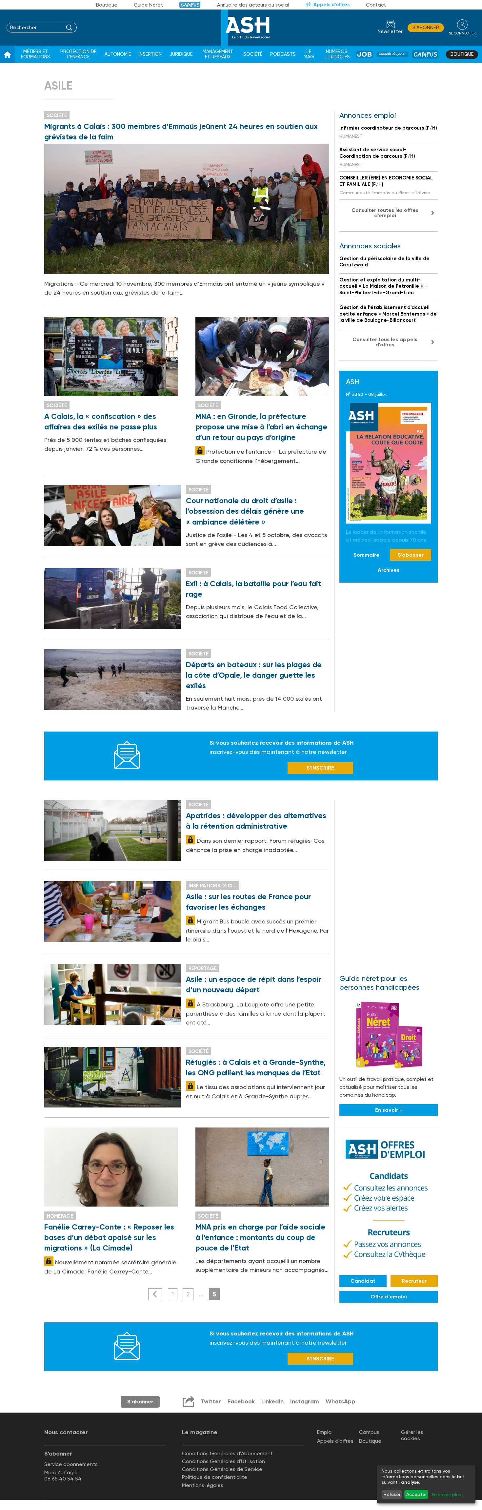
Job (364, 54)
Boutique (106, 5)
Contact (376, 5)
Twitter (211, 1401)
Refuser (392, 1494)
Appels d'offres (331, 5)
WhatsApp (340, 1401)
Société (252, 54)
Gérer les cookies (412, 1435)
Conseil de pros (392, 54)
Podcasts (283, 54)
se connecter (462, 33)
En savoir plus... (448, 1494)
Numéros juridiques (337, 54)
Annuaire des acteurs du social (253, 5)
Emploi (324, 1432)
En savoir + (388, 1110)
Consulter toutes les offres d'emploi (384, 212)
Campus (190, 4)
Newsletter (390, 31)
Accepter (416, 1494)
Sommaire (366, 555)
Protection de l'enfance (78, 54)
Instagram (304, 1401)
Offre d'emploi (389, 1296)
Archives (388, 570)
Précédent (155, 1294)
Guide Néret (148, 5)
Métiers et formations (35, 54)
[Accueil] (7, 54)
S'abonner (425, 28)
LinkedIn (272, 1401)
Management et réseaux (218, 54)
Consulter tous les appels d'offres (384, 342)
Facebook (241, 1401)
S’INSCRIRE (320, 768)
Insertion (150, 54)
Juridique (181, 54)
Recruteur (414, 1281)
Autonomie (118, 54)
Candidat (363, 1281)
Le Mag (309, 54)
